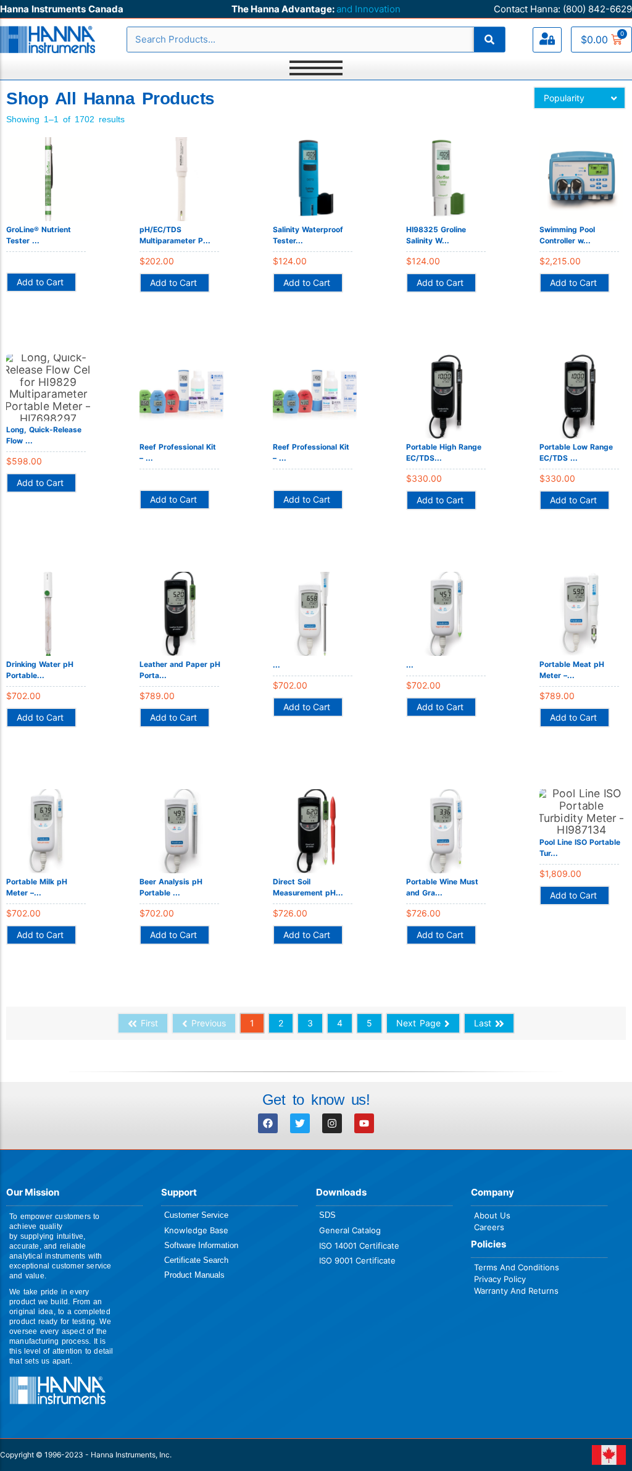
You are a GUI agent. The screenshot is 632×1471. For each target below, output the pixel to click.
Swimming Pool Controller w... (567, 235)
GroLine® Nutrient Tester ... (38, 235)
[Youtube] (364, 1123)
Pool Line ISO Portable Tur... (579, 847)
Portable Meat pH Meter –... (571, 670)
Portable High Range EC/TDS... (443, 452)
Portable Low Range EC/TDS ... (576, 452)
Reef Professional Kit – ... (177, 452)
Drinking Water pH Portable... (39, 670)
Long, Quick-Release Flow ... (43, 435)
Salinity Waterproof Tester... (308, 235)
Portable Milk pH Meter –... (36, 887)
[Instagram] (332, 1123)
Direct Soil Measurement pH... (308, 887)
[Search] (489, 39)
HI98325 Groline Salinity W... (436, 235)
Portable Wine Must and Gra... (442, 887)
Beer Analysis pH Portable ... (170, 887)
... (276, 664)
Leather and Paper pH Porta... (179, 670)
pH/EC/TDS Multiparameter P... (174, 235)
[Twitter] (300, 1123)
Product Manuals (194, 1275)
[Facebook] (268, 1123)
